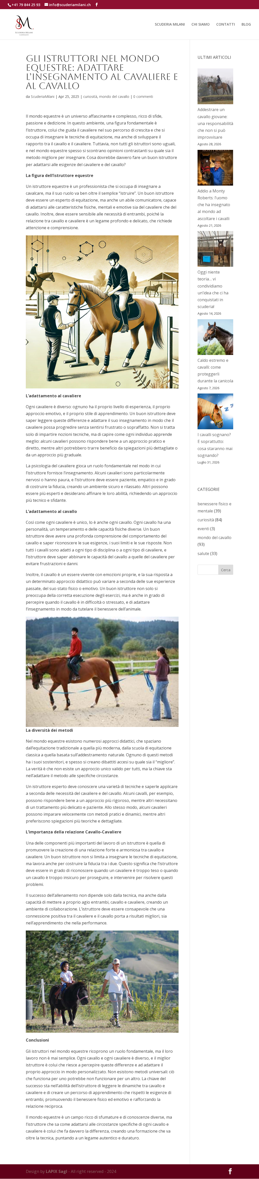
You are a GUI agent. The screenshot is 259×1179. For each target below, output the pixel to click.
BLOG (246, 25)
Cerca (225, 569)
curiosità (90, 96)
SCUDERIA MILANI (170, 25)
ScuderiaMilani (42, 96)
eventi (203, 528)
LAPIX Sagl (56, 1171)
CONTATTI (225, 25)
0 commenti (143, 96)
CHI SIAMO (200, 25)
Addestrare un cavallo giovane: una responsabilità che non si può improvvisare (215, 123)
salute (203, 553)
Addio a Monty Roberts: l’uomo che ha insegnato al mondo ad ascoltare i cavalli (214, 204)
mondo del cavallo (114, 96)
